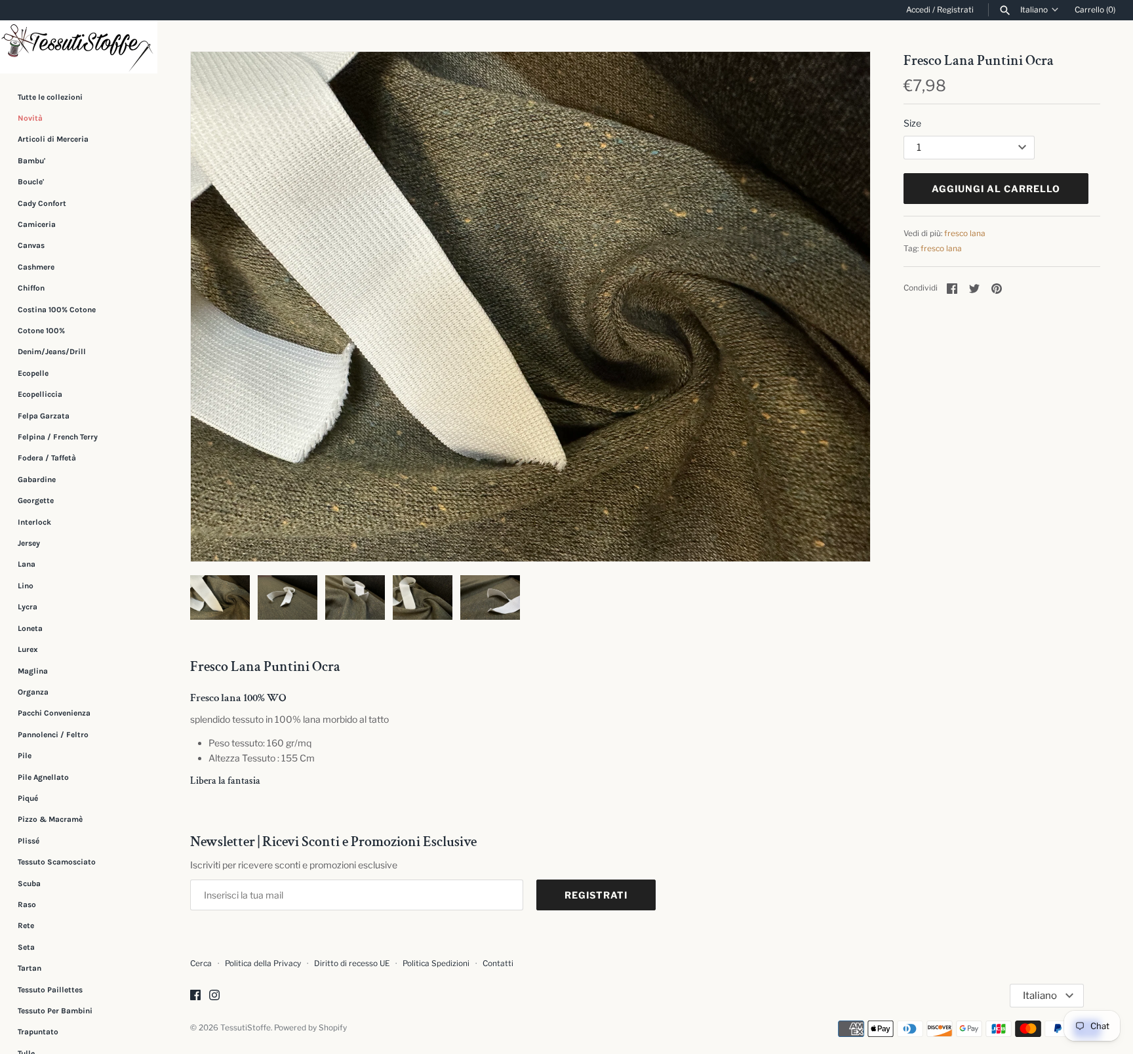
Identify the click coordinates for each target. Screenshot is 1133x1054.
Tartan (29, 968)
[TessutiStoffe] (78, 46)
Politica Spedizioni (436, 963)
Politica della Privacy (263, 963)
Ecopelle (33, 373)
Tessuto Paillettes (50, 989)
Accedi (918, 9)
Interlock (34, 522)
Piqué (28, 798)
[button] (842, 307)
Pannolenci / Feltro (53, 734)
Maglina (33, 671)
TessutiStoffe (245, 1027)
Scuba (29, 883)
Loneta (30, 628)
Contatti (498, 963)
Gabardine (37, 479)
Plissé (28, 840)
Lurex (28, 649)
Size (912, 123)
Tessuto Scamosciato (57, 861)
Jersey (29, 543)
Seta (26, 947)
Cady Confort (42, 203)
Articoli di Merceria (53, 139)
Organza (33, 692)
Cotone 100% (41, 330)
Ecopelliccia (40, 394)
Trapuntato (38, 1031)
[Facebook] (195, 996)
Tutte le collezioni (50, 97)
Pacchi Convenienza (54, 713)
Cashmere (36, 267)
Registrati (955, 9)
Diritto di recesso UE (351, 963)
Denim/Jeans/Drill (52, 351)
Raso (27, 904)
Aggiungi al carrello (996, 188)
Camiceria (37, 224)
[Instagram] (214, 996)
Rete (26, 925)
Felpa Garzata (44, 415)
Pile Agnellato (43, 777)
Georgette (36, 500)
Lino (25, 585)
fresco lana (964, 233)
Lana (26, 564)
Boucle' (31, 181)
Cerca (201, 963)
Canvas (31, 245)
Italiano (1034, 9)
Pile (24, 755)
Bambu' (31, 160)
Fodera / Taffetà (47, 457)
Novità (30, 118)
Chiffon (31, 288)
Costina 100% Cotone (57, 309)
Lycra (27, 606)
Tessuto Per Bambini (55, 1010)
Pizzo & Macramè (50, 819)
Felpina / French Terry (58, 436)
